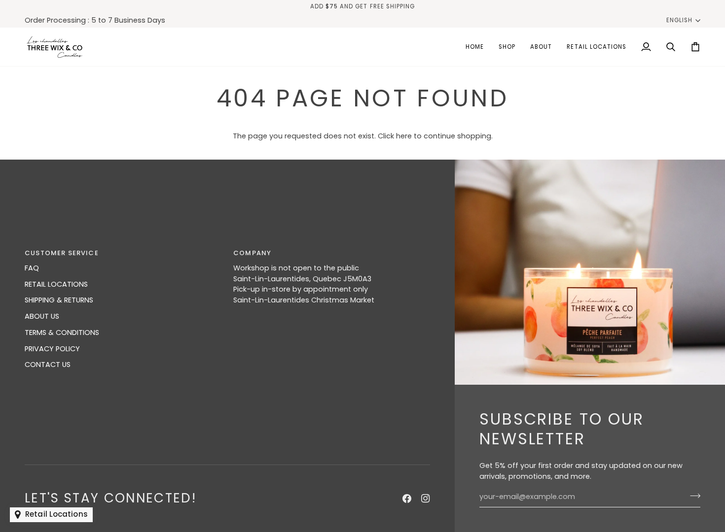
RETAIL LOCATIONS (56, 284)
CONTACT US (48, 364)
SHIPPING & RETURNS (59, 300)
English (679, 20)
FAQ (32, 268)
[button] (507, 47)
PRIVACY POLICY (52, 349)
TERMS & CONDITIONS (62, 332)
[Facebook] (406, 498)
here (404, 136)
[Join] (692, 495)
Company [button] (252, 253)
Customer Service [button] (62, 253)
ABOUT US (42, 316)
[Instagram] (425, 498)
